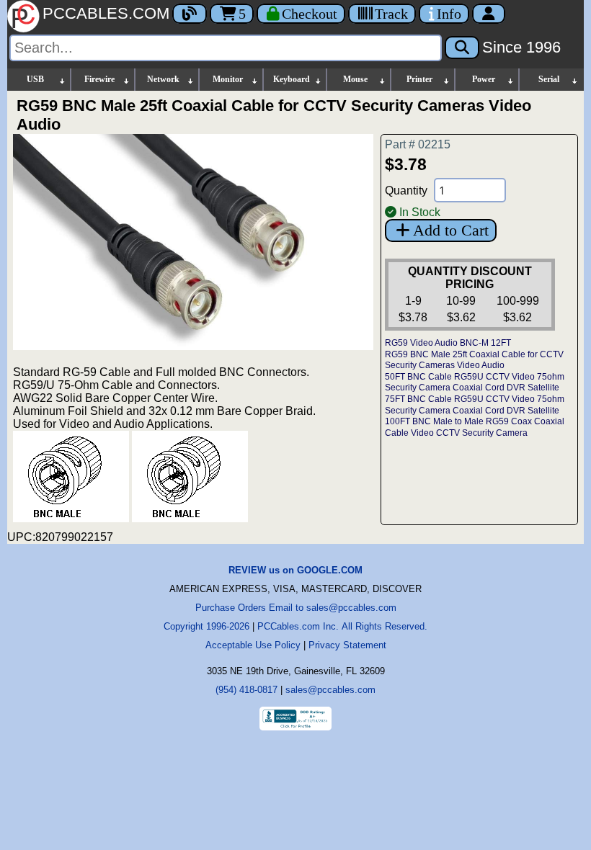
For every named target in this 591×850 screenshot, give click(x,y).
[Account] (488, 14)
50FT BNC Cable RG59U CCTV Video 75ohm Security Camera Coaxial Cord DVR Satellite (474, 382)
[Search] (462, 47)
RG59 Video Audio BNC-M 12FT (448, 343)
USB (35, 79)
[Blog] (189, 14)
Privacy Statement (347, 645)
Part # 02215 (417, 144)
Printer (419, 79)
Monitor (228, 79)
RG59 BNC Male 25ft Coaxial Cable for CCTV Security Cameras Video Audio (474, 360)
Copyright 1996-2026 (206, 626)
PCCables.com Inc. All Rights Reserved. (342, 626)
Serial (548, 79)
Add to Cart (451, 230)
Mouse (355, 79)
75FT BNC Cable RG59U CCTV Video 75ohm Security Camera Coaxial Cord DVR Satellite (474, 405)
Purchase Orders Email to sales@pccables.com (295, 607)
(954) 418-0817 (246, 689)
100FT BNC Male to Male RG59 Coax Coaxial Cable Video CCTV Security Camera (474, 427)
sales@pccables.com (330, 689)
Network (163, 79)
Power (483, 79)
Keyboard (291, 79)
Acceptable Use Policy (253, 645)
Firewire (99, 79)
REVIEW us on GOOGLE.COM (295, 570)
